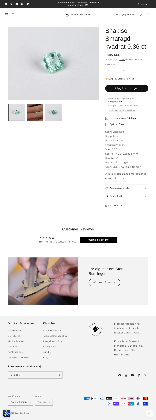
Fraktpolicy (49, 346)
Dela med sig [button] (116, 205)
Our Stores (14, 336)
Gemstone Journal (18, 357)
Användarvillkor (52, 330)
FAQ (45, 357)
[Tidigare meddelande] (49, 4)
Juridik (47, 352)
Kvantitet (110, 64)
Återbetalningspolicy (55, 336)
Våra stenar (14, 346)
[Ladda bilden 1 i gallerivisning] (16, 112)
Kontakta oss (15, 352)
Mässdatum (14, 330)
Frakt (122, 59)
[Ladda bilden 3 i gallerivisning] (53, 112)
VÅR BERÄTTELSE (104, 282)
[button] (6, 14)
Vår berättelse (15, 341)
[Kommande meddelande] (106, 4)
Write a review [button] (98, 239)
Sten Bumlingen (22, 413)
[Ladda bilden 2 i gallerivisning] (35, 112)
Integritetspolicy (52, 341)
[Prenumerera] (59, 374)
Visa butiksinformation (121, 110)
